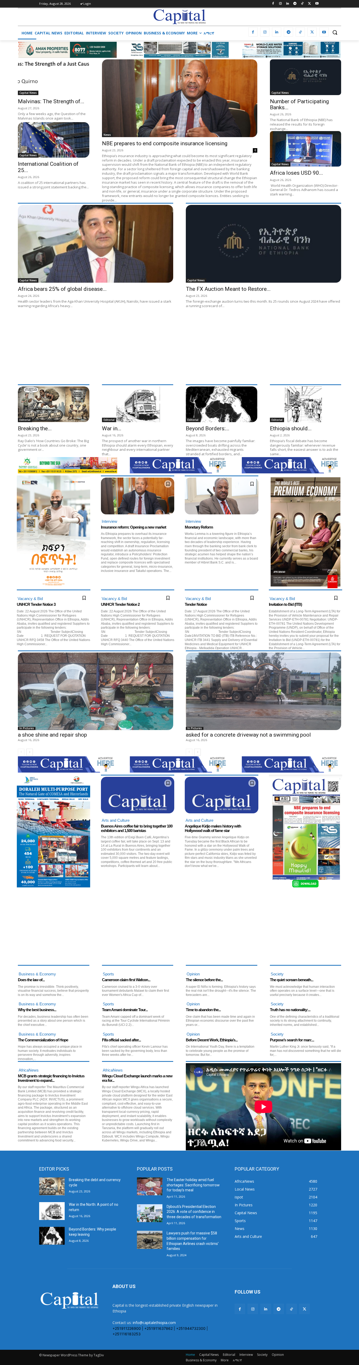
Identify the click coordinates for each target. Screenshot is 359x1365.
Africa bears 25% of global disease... (62, 289)
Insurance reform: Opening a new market (133, 527)
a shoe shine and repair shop (52, 735)
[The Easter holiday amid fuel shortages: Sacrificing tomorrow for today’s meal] (149, 1186)
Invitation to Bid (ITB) (285, 604)
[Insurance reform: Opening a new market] (138, 496)
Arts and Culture (116, 820)
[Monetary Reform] (221, 496)
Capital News (28, 93)
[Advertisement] (175, 346)
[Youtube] (317, 4)
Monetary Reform (199, 527)
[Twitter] (309, 4)
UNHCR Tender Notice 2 (120, 604)
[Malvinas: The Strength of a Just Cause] (53, 77)
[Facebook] (273, 4)
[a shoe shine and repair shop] (95, 691)
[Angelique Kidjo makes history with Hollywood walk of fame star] (221, 795)
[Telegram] (295, 4)
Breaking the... (35, 428)
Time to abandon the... (203, 1009)
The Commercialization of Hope (43, 1040)
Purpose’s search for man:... (292, 1040)
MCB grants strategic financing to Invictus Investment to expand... (51, 1078)
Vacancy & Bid (30, 598)
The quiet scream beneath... (291, 980)
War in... (111, 428)
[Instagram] (280, 4)
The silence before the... (204, 980)
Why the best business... (37, 1009)
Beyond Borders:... (207, 428)
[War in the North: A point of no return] (137, 404)
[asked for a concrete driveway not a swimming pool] (263, 691)
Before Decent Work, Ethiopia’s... (212, 1040)
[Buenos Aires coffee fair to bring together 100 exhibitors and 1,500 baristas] (138, 795)
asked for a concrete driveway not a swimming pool (248, 735)
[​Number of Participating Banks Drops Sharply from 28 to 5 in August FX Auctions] (305, 77)
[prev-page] (21, 752)
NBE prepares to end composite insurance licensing (165, 143)
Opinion (193, 974)
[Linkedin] (288, 4)
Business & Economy (37, 974)
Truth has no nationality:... (290, 1009)
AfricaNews (29, 1070)
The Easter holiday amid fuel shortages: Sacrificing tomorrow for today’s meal (193, 1185)
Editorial (24, 420)
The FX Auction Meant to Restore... (228, 289)
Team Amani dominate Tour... (125, 1009)
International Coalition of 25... (48, 167)
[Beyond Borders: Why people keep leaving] (221, 404)
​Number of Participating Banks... (299, 104)
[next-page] (29, 752)
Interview (109, 521)
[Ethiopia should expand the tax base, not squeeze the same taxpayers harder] (305, 404)
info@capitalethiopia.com (154, 1322)
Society (277, 974)
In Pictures (26, 728)
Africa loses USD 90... (296, 173)
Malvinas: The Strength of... (51, 101)
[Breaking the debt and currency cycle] (53, 404)
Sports (108, 974)
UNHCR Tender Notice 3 (36, 604)
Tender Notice (196, 604)
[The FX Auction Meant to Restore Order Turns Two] (263, 244)
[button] (335, 32)
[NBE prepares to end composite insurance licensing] (179, 98)
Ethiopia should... (291, 428)
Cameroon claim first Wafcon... (126, 980)
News (107, 135)
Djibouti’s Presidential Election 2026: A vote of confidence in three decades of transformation (194, 1211)
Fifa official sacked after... (121, 1040)
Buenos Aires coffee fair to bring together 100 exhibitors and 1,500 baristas (136, 828)
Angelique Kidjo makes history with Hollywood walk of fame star (213, 828)
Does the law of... (31, 980)
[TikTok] (302, 4)
